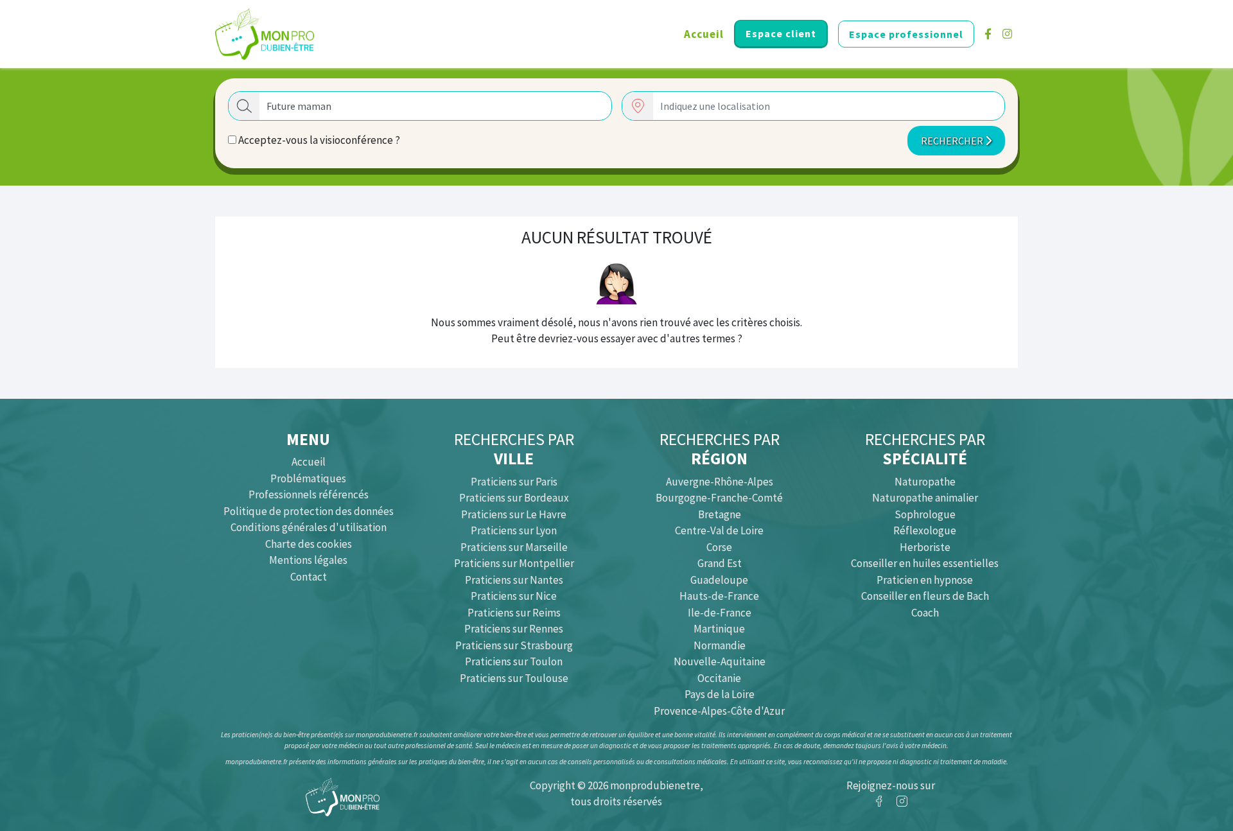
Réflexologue (924, 530)
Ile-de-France (719, 613)
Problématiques (308, 478)
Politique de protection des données (308, 511)
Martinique (719, 629)
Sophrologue (925, 514)
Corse (719, 547)
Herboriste (925, 547)
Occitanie (719, 678)
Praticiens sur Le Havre (513, 514)
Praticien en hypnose (925, 580)
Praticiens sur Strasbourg (514, 645)
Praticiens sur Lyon (514, 530)
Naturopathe (925, 482)
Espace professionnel (906, 34)
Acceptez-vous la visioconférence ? (318, 140)
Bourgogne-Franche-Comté (719, 498)
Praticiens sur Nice (514, 596)
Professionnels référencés (309, 494)
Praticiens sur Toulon (514, 661)
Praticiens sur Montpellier (514, 563)
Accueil (704, 34)
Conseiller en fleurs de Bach (925, 596)
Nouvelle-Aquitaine (719, 661)
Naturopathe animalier (925, 498)
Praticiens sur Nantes (514, 580)
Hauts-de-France (719, 596)
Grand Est (719, 563)
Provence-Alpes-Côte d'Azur (719, 711)
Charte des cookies (308, 544)
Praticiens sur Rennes (513, 629)
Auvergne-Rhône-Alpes (719, 482)
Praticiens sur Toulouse (514, 678)
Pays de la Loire (720, 694)
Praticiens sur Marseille (514, 547)
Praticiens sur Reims (514, 613)
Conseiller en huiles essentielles (925, 563)
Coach (925, 613)
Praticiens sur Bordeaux (514, 498)
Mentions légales (308, 560)
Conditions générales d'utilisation (309, 527)
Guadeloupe (719, 580)
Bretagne (719, 514)
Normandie (720, 645)
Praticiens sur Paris (514, 482)
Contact (308, 577)
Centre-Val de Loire (719, 530)
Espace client (781, 33)
